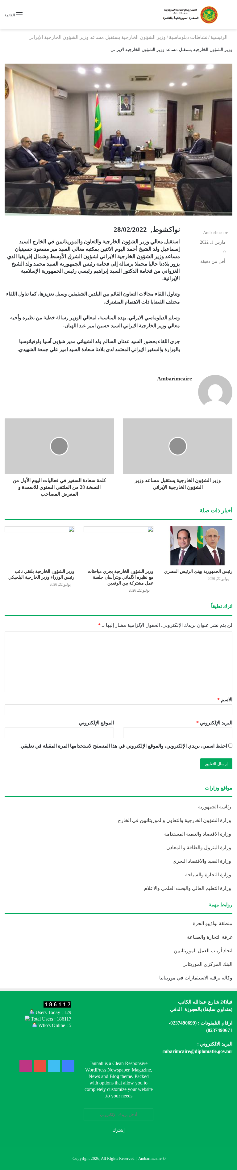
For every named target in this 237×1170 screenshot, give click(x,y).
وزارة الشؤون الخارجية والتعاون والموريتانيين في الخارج (175, 820)
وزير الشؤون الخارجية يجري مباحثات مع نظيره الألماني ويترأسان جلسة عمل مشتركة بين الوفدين (120, 577)
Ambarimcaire (215, 232)
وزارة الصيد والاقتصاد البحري (202, 861)
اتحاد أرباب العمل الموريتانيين (203, 950)
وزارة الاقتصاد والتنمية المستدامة (198, 834)
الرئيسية (219, 37)
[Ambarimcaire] (189, 14)
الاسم (224, 699)
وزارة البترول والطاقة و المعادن (199, 847)
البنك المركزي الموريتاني (206, 964)
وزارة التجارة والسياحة (208, 874)
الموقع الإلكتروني (96, 722)
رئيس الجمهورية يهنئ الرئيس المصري (198, 571)
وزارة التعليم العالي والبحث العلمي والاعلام (188, 888)
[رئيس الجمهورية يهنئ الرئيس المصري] (197, 545)
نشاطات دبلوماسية (188, 37)
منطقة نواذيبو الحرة (212, 923)
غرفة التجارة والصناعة (209, 937)
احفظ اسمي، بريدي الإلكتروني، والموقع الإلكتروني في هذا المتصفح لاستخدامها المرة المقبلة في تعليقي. (123, 746)
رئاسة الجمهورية (215, 806)
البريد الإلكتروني (214, 722)
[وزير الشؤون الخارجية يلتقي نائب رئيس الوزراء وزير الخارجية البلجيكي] (39, 545)
